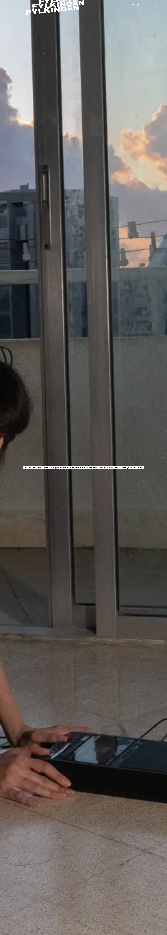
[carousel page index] (80, 931)
